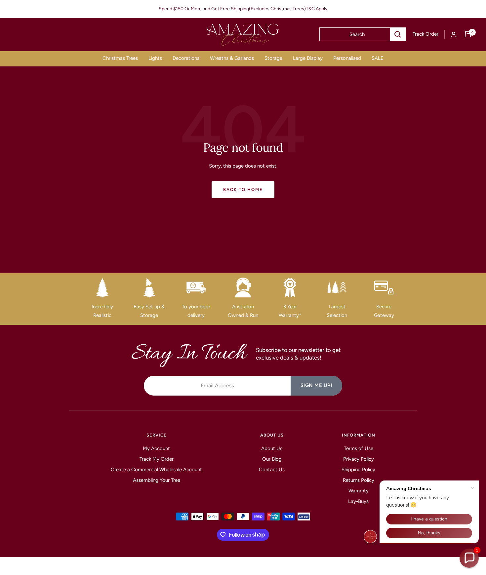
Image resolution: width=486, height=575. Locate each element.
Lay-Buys (358, 501)
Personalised (347, 58)
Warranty (358, 491)
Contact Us (272, 470)
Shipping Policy (358, 470)
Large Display (308, 58)
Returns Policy (358, 480)
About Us (271, 448)
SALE (378, 58)
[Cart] (468, 34)
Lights (155, 58)
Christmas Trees (120, 58)
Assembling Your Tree (156, 480)
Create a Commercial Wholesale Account (156, 470)
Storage (273, 58)
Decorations (186, 58)
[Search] (397, 34)
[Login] (454, 34)
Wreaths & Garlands (232, 58)
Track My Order (157, 459)
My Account (156, 448)
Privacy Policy (358, 459)
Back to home (243, 189)
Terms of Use (358, 448)
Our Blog (272, 459)
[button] (469, 558)
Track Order (425, 34)
